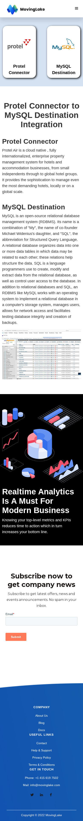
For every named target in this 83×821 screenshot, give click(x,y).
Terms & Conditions (42, 764)
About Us (41, 715)
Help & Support (41, 750)
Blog (41, 722)
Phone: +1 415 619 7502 (41, 778)
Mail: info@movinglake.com (41, 785)
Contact (41, 743)
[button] (76, 8)
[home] (25, 9)
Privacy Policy (41, 757)
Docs (41, 730)
